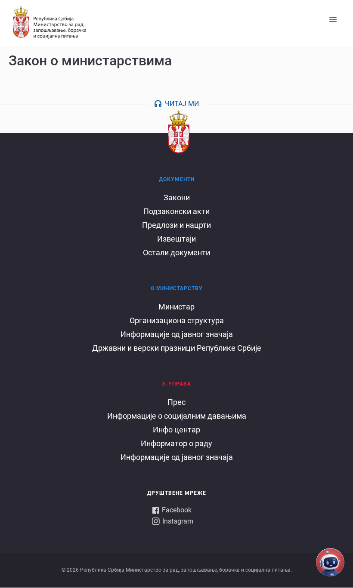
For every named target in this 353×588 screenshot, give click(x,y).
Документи (177, 179)
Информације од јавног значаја (177, 334)
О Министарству (177, 288)
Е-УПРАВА (176, 384)
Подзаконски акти (176, 211)
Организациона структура (177, 320)
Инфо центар (176, 429)
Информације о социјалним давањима (176, 415)
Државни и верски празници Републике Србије (176, 347)
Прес (176, 402)
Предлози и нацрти (176, 225)
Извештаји (176, 238)
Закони (177, 197)
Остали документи (176, 252)
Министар (176, 306)
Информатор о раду (176, 443)
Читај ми (182, 104)
